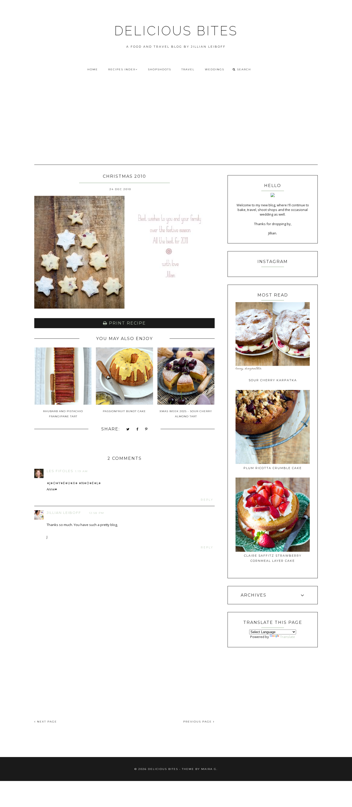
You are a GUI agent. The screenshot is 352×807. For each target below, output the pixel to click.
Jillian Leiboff (64, 513)
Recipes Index (122, 69)
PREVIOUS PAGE (198, 721)
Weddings (214, 69)
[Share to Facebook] (137, 429)
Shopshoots (159, 69)
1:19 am (81, 471)
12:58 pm (96, 513)
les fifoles (60, 471)
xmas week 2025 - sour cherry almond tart (186, 414)
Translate (287, 636)
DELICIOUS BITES (176, 30)
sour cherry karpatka (273, 380)
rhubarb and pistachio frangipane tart (63, 414)
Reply (207, 500)
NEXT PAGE (46, 721)
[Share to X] (128, 429)
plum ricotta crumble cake (273, 468)
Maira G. (209, 769)
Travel (188, 69)
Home (92, 69)
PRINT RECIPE (126, 323)
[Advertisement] (176, 125)
